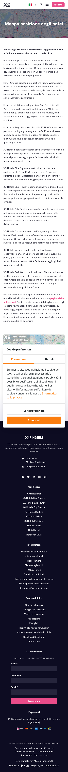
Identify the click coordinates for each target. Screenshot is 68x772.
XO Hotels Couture (34, 512)
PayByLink (32, 722)
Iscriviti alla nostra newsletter (34, 628)
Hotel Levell (34, 530)
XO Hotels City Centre (34, 507)
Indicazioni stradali (34, 556)
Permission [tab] (18, 359)
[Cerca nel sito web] (41, 5)
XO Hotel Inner (34, 493)
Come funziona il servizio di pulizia (34, 632)
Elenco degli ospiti (34, 565)
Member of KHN (45, 751)
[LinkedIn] (34, 477)
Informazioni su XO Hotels (34, 551)
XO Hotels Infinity (34, 516)
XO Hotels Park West (34, 521)
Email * (14, 687)
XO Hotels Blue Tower (34, 502)
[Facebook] (23, 477)
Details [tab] (49, 359)
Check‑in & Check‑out (34, 637)
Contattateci (34, 641)
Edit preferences (34, 411)
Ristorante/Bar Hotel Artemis (34, 588)
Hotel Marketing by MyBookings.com (33, 761)
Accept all (34, 420)
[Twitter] (28, 477)
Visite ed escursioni (34, 614)
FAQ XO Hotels (34, 570)
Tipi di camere (34, 560)
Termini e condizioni (34, 574)
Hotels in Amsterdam (27, 743)
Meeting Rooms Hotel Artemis (34, 583)
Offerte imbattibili (34, 605)
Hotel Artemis (34, 525)
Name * (14, 663)
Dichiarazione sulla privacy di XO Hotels (34, 579)
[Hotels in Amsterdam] (6, 5)
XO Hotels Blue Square (34, 498)
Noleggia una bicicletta (34, 609)
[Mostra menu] (47, 5)
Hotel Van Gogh (34, 534)
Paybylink (34, 623)
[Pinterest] (45, 477)
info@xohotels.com (35, 466)
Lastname (16, 675)
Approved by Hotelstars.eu (34, 755)
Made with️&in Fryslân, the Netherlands (32, 765)
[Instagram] (39, 477)
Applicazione (34, 618)
